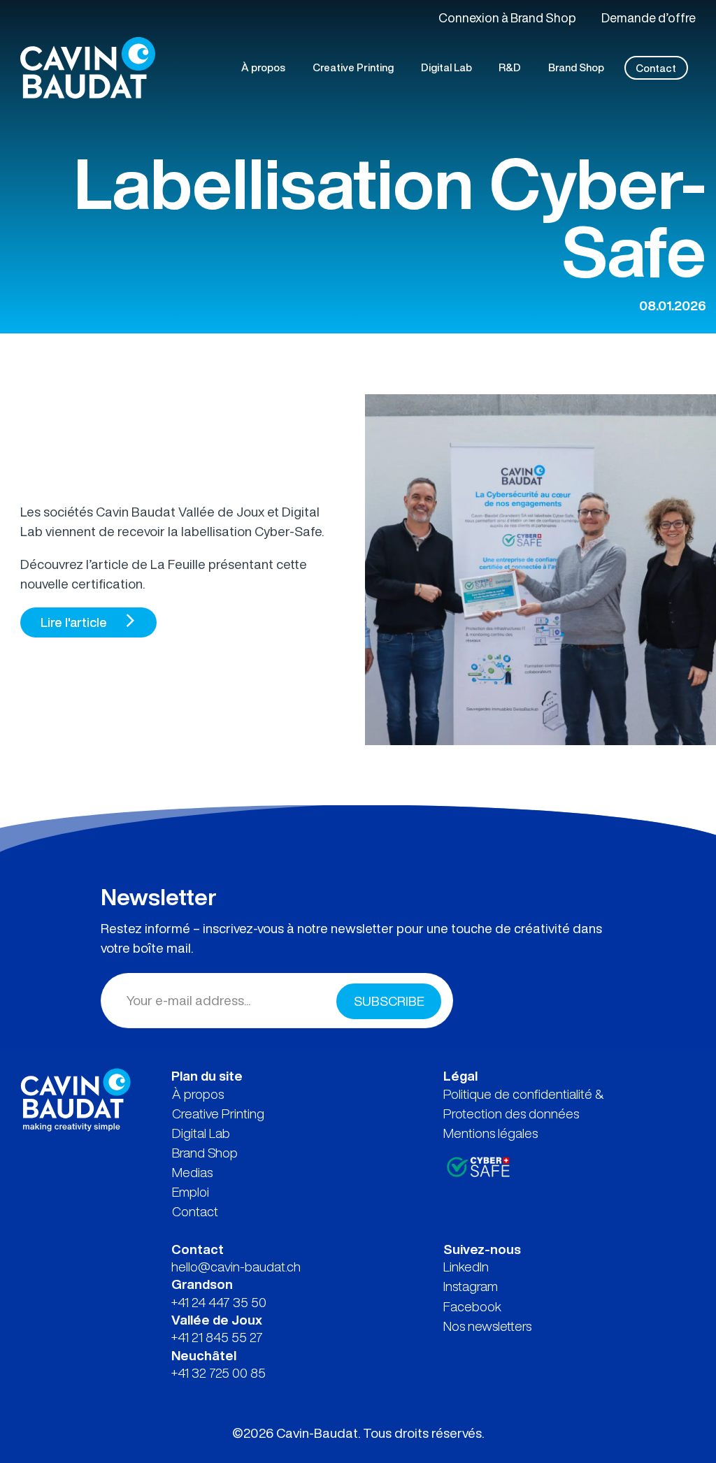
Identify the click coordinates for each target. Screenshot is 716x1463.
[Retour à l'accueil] (75, 1098)
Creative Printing (218, 1113)
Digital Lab (201, 1133)
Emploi (190, 1192)
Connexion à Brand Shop (507, 17)
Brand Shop (205, 1152)
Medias (192, 1172)
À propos (198, 1094)
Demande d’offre (648, 17)
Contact (195, 1211)
